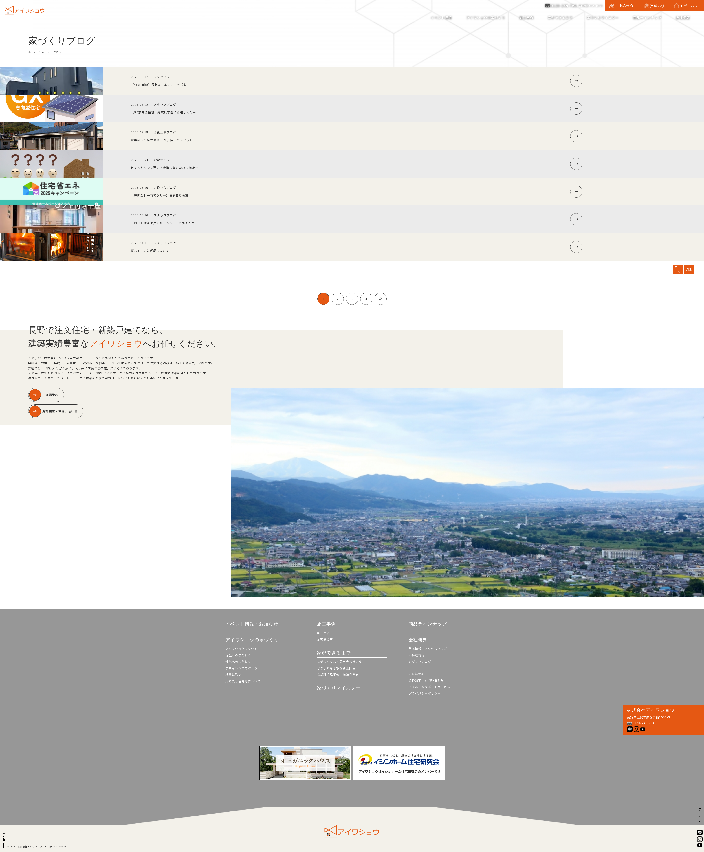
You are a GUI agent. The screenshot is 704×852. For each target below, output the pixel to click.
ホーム (32, 52)
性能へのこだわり (238, 661)
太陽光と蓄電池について (243, 681)
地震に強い (233, 674)
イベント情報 (441, 17)
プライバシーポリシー (425, 693)
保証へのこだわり (238, 655)
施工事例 (323, 633)
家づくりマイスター (603, 17)
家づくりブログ (420, 661)
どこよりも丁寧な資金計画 (336, 668)
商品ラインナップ (647, 17)
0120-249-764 (564, 5)
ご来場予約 (50, 394)
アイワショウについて (241, 648)
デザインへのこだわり (241, 668)
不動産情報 (417, 655)
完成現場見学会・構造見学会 (338, 674)
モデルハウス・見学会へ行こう (339, 661)
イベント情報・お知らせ (251, 623)
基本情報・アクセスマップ (428, 648)
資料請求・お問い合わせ (60, 411)
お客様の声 (325, 639)
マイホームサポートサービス (429, 686)
